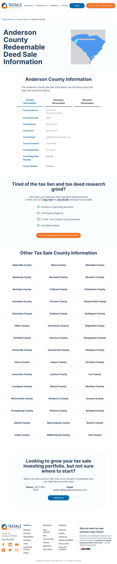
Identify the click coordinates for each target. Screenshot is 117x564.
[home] (12, 5)
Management (28, 537)
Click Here (50, 156)
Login (77, 5)
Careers (62, 533)
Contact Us (63, 537)
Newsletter (47, 546)
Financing (27, 533)
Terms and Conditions (63, 548)
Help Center (47, 549)
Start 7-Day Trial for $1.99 (101, 5)
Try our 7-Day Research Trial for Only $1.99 (58, 235)
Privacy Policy (64, 543)
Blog (44, 535)
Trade (25, 543)
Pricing (65, 5)
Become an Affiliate (66, 540)
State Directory (46, 531)
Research (27, 530)
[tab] (29, 102)
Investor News (48, 539)
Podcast (46, 542)
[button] (29, 5)
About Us (62, 530)
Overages (27, 540)
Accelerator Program (27, 548)
